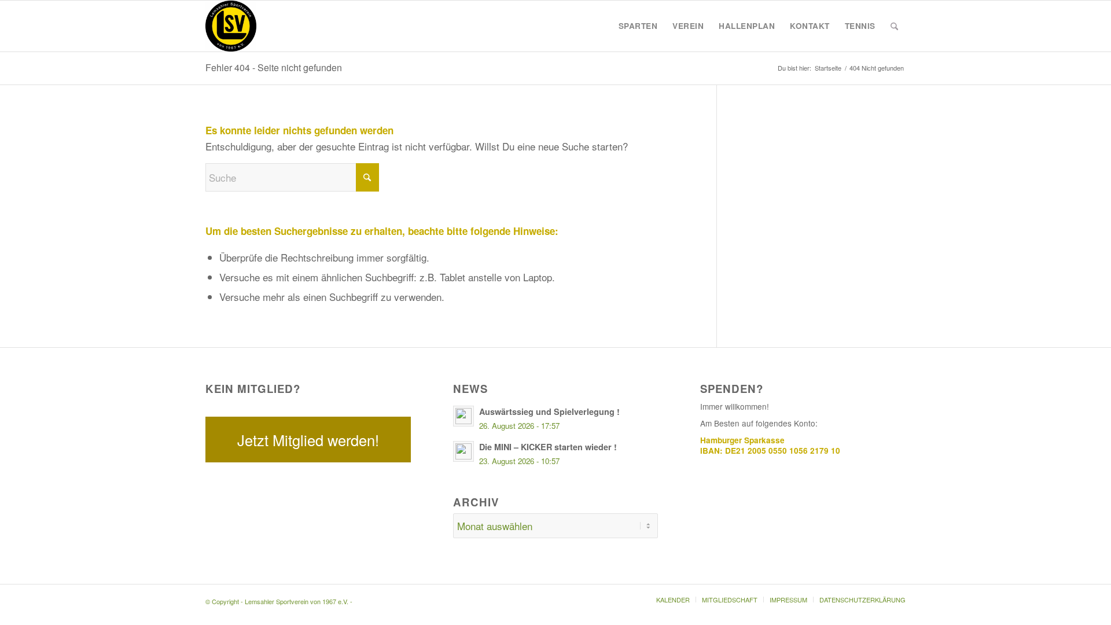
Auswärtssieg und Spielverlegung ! (549, 411)
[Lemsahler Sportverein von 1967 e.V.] (230, 26)
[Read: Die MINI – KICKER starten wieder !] (463, 451)
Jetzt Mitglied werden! (308, 439)
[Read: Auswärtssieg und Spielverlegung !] (463, 416)
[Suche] (894, 26)
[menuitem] (638, 26)
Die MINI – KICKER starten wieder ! (548, 447)
